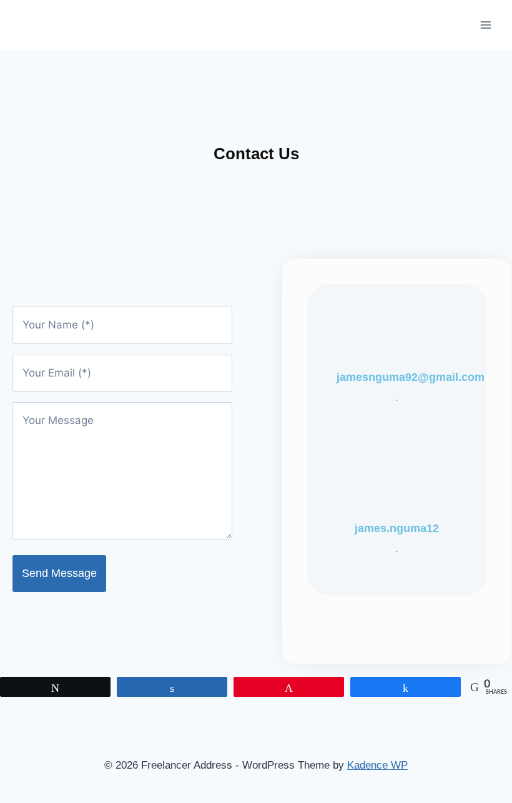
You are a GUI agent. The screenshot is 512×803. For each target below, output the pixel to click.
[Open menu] (485, 24)
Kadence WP (377, 765)
